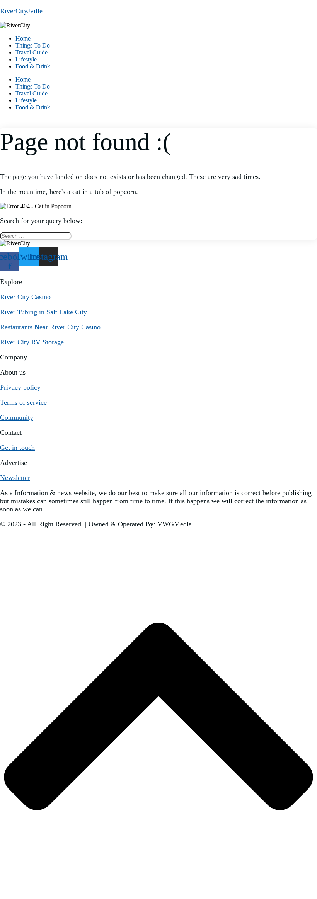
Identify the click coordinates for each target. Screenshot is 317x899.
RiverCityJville (21, 11)
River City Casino (25, 297)
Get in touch (17, 447)
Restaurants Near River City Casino (50, 327)
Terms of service (23, 402)
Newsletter (15, 478)
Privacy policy (20, 387)
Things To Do (32, 45)
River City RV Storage (32, 342)
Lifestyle (26, 59)
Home (23, 38)
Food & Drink (32, 66)
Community (16, 417)
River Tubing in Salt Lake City (43, 312)
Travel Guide (31, 52)
